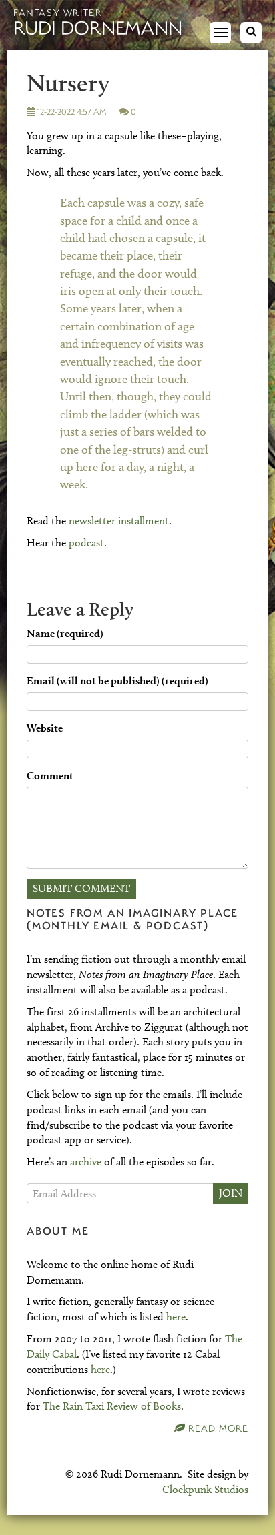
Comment (50, 775)
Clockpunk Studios (205, 1489)
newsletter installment (119, 520)
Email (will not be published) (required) (117, 680)
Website (45, 728)
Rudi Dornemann (97, 27)
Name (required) (65, 633)
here (176, 1316)
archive (85, 1161)
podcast (86, 542)
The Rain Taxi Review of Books (112, 1406)
